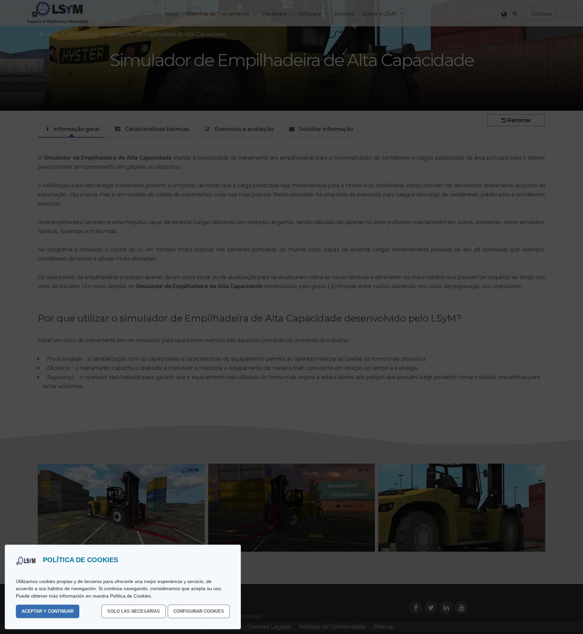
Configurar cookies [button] (198, 611)
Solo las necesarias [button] (133, 611)
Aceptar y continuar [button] (48, 611)
